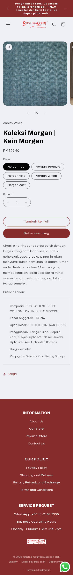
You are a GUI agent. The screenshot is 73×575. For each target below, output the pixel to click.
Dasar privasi (56, 562)
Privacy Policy (36, 467)
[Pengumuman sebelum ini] (7, 8)
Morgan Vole (16, 175)
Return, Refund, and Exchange (36, 482)
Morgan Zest (16, 185)
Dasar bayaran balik (33, 562)
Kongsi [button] (12, 374)
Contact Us (36, 443)
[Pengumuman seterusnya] (65, 8)
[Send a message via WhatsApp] (65, 567)
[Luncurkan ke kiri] (27, 113)
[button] (8, 24)
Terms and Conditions (36, 489)
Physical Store (36, 436)
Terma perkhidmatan (38, 570)
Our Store (36, 428)
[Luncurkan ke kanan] (45, 113)
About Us (36, 421)
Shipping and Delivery (36, 475)
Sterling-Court (31, 557)
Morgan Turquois (48, 166)
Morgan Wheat (46, 175)
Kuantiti (8, 194)
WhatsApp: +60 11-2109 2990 (36, 514)
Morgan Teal (16, 166)
